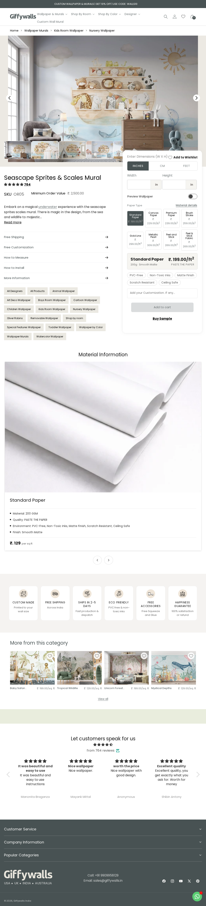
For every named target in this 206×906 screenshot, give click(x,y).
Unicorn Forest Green (113, 688)
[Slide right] (108, 560)
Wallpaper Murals (36, 31)
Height (167, 175)
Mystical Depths (161, 688)
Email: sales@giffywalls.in (103, 880)
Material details (186, 205)
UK (16, 883)
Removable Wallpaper (44, 318)
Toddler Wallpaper (59, 327)
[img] (103, 745)
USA (7, 883)
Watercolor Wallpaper (49, 336)
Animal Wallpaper (64, 291)
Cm (162, 166)
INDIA (27, 883)
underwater (47, 206)
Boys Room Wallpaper (52, 300)
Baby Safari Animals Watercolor (17, 688)
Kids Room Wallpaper (68, 31)
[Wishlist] (183, 17)
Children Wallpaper (19, 309)
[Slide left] (97, 560)
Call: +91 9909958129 (103, 875)
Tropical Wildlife (67, 688)
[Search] (165, 16)
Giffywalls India (22, 900)
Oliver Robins (15, 318)
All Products (37, 291)
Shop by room (74, 318)
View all (103, 699)
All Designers (15, 291)
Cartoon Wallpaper (85, 300)
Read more (13, 222)
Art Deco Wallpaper (18, 300)
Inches (138, 166)
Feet (186, 166)
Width (131, 175)
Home (14, 31)
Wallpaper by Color (91, 327)
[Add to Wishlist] (50, 656)
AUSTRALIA (43, 883)
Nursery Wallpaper (102, 31)
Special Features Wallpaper (24, 327)
